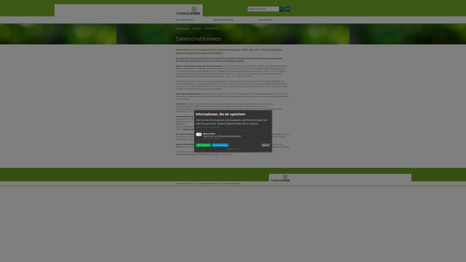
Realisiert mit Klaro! (233, 149)
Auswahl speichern (220, 145)
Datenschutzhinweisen (208, 127)
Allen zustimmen (203, 145)
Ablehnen (265, 145)
